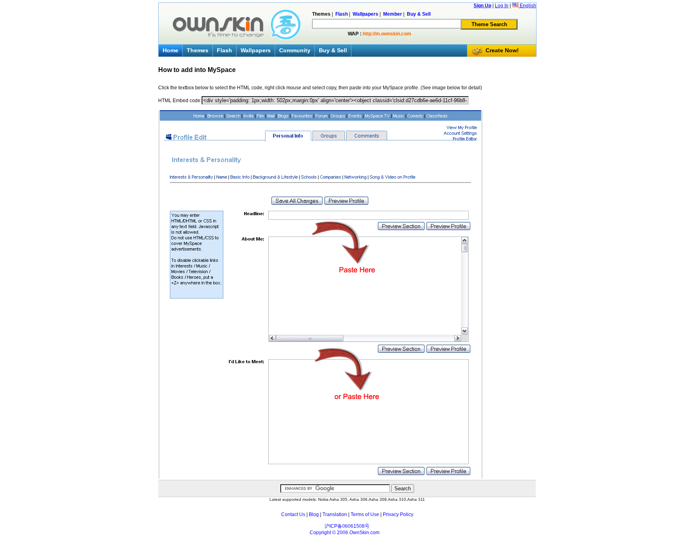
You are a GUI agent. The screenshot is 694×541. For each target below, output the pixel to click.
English (527, 5)
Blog (314, 514)
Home (170, 50)
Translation (335, 514)
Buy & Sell (333, 50)
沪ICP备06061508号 (347, 526)
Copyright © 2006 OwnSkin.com (345, 532)
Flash (224, 50)
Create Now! (502, 50)
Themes (197, 50)
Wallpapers (256, 50)
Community (294, 50)
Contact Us (293, 514)
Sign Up (482, 5)
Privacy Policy (398, 514)
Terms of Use (365, 514)
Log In (501, 5)
